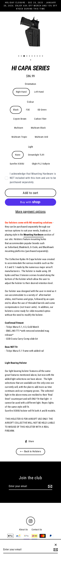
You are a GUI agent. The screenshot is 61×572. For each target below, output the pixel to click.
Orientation (30, 84)
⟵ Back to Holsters (30, 451)
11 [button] (31, 60)
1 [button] (19, 56)
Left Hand (39, 91)
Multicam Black (38, 127)
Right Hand (21, 91)
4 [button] (27, 56)
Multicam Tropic (19, 137)
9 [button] (40, 56)
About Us (23, 529)
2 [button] (21, 56)
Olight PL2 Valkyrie (41, 163)
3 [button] (24, 56)
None (17, 154)
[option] (30, 32)
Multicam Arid (41, 137)
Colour (30, 101)
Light (30, 146)
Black (15, 109)
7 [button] (35, 56)
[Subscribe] (49, 486)
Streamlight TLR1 (36, 154)
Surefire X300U (17, 163)
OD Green (42, 109)
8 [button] (37, 56)
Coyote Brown (20, 118)
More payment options (30, 212)
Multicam (18, 127)
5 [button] (30, 56)
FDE (28, 109)
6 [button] (32, 56)
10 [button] (43, 56)
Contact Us (37, 529)
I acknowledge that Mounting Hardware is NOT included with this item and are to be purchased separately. (33, 178)
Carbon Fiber (40, 118)
